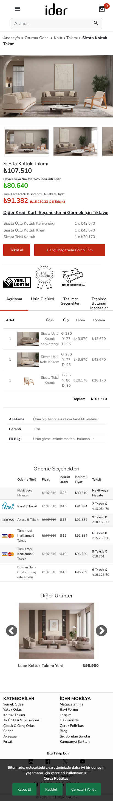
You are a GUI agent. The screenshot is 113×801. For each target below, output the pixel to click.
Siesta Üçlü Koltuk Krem (49, 359)
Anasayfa (12, 38)
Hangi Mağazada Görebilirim (70, 250)
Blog (63, 730)
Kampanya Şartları (75, 741)
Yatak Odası (12, 709)
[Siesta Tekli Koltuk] (28, 380)
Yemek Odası (13, 704)
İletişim (65, 715)
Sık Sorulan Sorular (75, 736)
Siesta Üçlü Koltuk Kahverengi (50, 338)
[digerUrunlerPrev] (11, 632)
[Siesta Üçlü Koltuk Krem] (28, 359)
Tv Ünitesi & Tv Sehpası (21, 720)
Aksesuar (10, 736)
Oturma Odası (37, 38)
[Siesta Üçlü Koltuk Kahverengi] (28, 338)
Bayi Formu (69, 709)
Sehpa (8, 730)
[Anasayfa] (56, 9)
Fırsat (7, 741)
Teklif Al (16, 250)
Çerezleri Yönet (83, 789)
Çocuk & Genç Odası (19, 725)
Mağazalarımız (71, 704)
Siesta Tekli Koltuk (50, 380)
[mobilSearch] (96, 23)
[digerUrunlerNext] (101, 632)
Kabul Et (24, 789)
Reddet (51, 789)
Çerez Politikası (72, 725)
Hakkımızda (69, 720)
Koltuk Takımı (66, 38)
